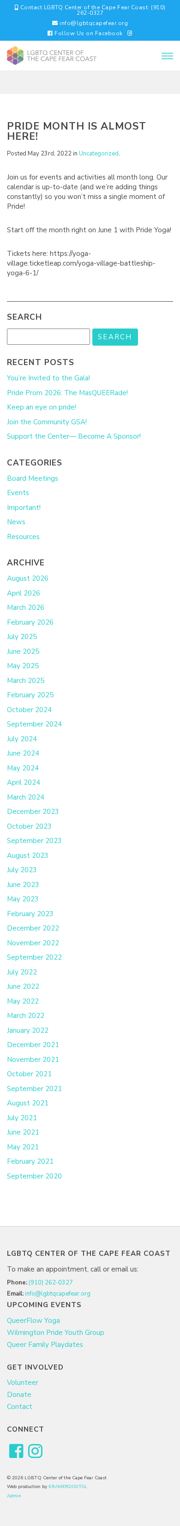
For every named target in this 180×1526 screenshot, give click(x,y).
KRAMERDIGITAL (67, 1486)
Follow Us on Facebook (88, 33)
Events (18, 492)
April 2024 (23, 782)
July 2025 (22, 636)
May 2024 (23, 768)
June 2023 (23, 884)
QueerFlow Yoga (33, 1320)
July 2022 (22, 972)
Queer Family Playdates (45, 1344)
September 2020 (34, 1176)
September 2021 (34, 1088)
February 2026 (30, 622)
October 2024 (29, 709)
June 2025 (23, 651)
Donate (19, 1394)
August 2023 (27, 855)
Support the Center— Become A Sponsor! (74, 436)
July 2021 (22, 1118)
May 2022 (23, 1001)
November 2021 (33, 1059)
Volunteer (22, 1382)
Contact (19, 1406)
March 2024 (25, 797)
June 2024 (23, 753)
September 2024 (34, 724)
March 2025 (25, 680)
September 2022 (34, 957)
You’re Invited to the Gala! (48, 378)
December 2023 (33, 811)
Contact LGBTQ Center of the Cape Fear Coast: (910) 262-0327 (92, 10)
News (16, 522)
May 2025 (23, 665)
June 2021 (23, 1132)
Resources (23, 536)
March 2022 (25, 1015)
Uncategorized (99, 153)
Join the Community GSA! (47, 422)
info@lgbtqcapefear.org (93, 23)
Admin (14, 1496)
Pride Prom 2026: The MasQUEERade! (67, 392)
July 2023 (22, 870)
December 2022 (33, 928)
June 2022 (23, 986)
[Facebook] (16, 1452)
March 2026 (25, 607)
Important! (24, 507)
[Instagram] (130, 33)
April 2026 (23, 593)
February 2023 (30, 913)
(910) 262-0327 (51, 1282)
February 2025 (30, 695)
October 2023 (29, 826)
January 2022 (27, 1030)
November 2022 (33, 943)
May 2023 (23, 899)
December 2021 (33, 1044)
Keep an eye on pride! (41, 407)
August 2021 (27, 1103)
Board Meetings (32, 478)
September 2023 (34, 840)
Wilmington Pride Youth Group (55, 1332)
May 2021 (23, 1147)
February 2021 (30, 1161)
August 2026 (27, 578)
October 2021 (29, 1074)
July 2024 (22, 739)
